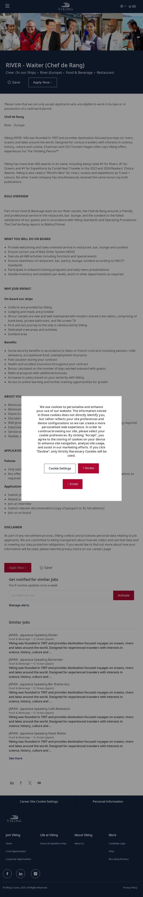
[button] (60, 468)
